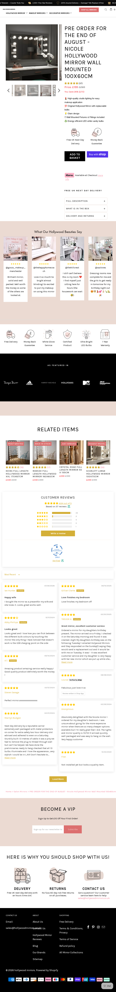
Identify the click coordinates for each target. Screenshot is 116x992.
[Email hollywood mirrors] (103, 927)
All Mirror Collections (71, 952)
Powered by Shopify (47, 970)
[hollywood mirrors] (9, 9)
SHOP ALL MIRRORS (89, 10)
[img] (11, 586)
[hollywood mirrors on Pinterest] (93, 927)
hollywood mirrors (24, 970)
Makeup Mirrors (37, 13)
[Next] (59, 52)
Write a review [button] (58, 533)
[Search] (106, 9)
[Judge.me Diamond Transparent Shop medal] (57, 550)
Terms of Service (68, 939)
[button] (71, 83)
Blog (35, 945)
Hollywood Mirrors (16, 13)
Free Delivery (66, 921)
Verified (56, 560)
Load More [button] (58, 779)
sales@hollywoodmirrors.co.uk (94, 898)
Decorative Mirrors (59, 13)
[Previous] (9, 52)
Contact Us (39, 928)
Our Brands (39, 952)
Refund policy (67, 945)
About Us (38, 921)
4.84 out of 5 (65, 503)
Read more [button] (66, 662)
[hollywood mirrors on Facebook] (88, 927)
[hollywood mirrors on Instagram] (98, 927)
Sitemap (37, 959)
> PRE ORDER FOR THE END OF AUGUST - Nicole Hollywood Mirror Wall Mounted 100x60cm (72, 791)
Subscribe (73, 829)
